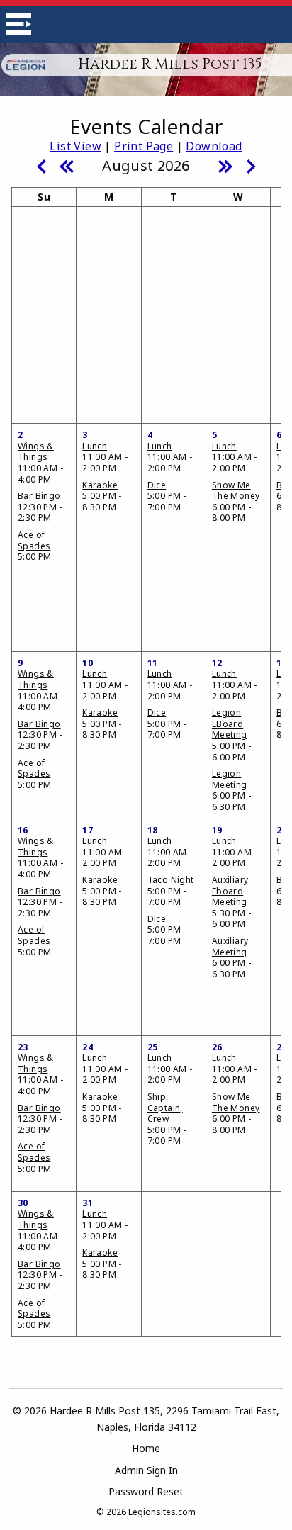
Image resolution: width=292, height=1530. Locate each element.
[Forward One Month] (251, 165)
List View (75, 146)
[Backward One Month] (41, 165)
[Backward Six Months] (67, 165)
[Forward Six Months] (225, 165)
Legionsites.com (162, 1512)
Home (146, 1448)
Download (214, 146)
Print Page (143, 146)
